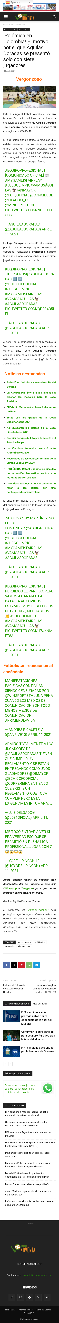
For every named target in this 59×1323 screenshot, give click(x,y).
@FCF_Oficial (17, 195)
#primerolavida (20, 720)
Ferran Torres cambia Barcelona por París (27, 1184)
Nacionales (10, 1309)
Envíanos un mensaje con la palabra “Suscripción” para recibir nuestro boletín (20, 1089)
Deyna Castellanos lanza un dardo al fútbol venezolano (27, 1155)
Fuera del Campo (43, 1309)
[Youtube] (47, 1297)
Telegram (27, 888)
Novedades (9, 946)
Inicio (5, 24)
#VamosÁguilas (19, 299)
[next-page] (11, 1064)
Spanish (15, 2)
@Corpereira (17, 783)
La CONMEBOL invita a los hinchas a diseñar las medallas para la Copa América (31, 397)
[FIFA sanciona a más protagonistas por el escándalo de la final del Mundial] (11, 1016)
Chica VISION (29, 1313)
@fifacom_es (17, 200)
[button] (5, 16)
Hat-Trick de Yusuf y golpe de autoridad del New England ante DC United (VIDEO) (30, 1144)
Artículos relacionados (17, 1003)
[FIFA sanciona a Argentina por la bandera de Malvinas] (11, 1051)
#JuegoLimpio (17, 185)
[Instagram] (20, 1297)
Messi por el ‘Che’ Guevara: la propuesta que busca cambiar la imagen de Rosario (28, 1165)
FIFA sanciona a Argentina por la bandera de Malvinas (28, 1134)
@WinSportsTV (19, 696)
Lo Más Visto (24, 30)
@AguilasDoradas (22, 754)
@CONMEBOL (41, 195)
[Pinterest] (21, 965)
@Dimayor (26, 190)
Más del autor (40, 1003)
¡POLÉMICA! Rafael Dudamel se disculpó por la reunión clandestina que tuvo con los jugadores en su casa (31, 473)
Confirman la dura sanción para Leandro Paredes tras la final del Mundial (38, 1035)
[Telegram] (36, 965)
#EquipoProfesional (24, 170)
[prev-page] (5, 1064)
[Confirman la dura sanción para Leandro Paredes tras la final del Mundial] (11, 1035)
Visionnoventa (24, 946)
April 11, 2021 (40, 735)
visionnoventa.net (38, 909)
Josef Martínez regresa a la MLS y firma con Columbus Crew (28, 1193)
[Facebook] (6, 965)
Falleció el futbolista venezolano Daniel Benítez (14, 989)
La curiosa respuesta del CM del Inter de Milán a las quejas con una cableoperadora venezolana (31, 488)
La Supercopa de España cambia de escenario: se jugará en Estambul (29, 1203)
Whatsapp (10, 888)
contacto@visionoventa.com (37, 1275)
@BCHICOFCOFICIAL (21, 284)
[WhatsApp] (29, 965)
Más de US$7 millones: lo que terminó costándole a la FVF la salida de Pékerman (27, 1175)
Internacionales (18, 24)
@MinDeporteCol (21, 205)
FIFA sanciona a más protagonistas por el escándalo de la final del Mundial (26, 1114)
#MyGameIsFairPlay (23, 180)
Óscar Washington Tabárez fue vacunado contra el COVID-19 (43, 989)
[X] (14, 965)
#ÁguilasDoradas (21, 304)
